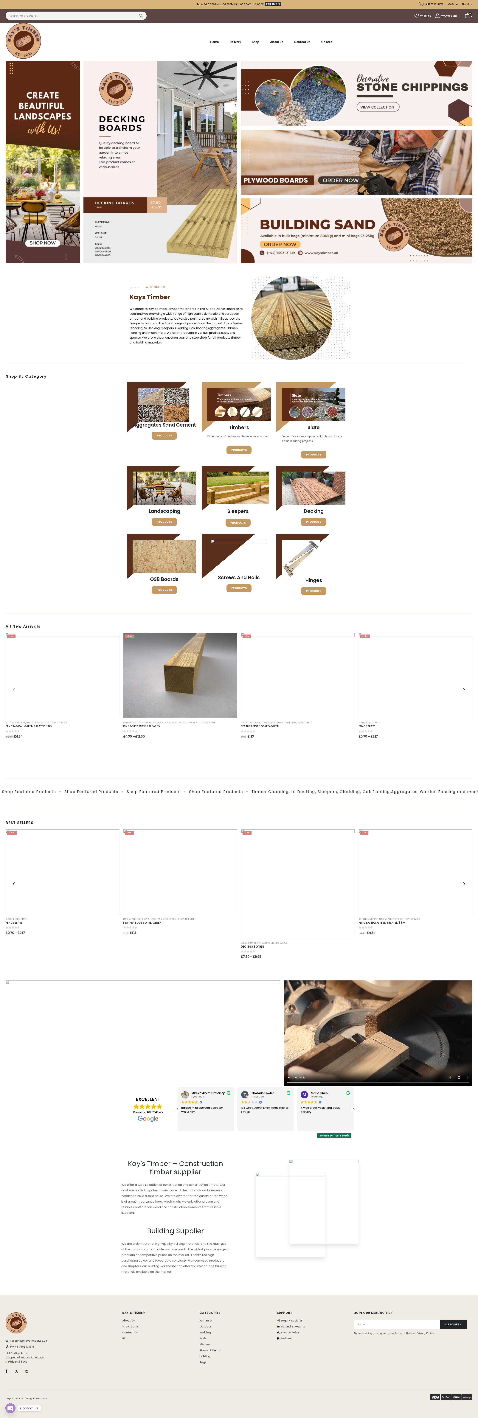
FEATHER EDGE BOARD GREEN (272, 726)
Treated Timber (59, 722)
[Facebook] (6, 1371)
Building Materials (15, 722)
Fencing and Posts (36, 722)
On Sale (326, 42)
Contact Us (302, 42)
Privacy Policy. (425, 1333)
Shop (255, 42)
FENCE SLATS (385, 726)
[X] (16, 1371)
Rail (49, 722)
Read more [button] (308, 1125)
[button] (14, 689)
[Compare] (113, 657)
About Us (276, 42)
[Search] (141, 16)
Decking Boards (279, 943)
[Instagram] (27, 1371)
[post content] (62, 675)
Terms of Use (403, 1333)
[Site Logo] (23, 41)
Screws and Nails (239, 577)
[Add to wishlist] (112, 639)
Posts (167, 722)
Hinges (313, 580)
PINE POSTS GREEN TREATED (141, 726)
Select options (183, 713)
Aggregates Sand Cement (164, 425)
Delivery (235, 42)
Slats (264, 722)
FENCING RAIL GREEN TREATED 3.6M (29, 726)
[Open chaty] (10, 1408)
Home (214, 42)
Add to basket (65, 713)
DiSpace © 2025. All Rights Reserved (26, 1398)
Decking (266, 943)
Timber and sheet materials (185, 722)
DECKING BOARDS (253, 947)
